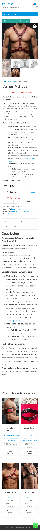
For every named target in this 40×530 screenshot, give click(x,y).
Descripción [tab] (8, 221)
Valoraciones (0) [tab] (10, 227)
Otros (13, 440)
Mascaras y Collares (32, 440)
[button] (37, 5)
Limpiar (33, 192)
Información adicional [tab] (23, 221)
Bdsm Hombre (12, 81)
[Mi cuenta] (30, 5)
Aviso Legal (9, 528)
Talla (6, 191)
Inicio (5, 81)
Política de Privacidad (24, 528)
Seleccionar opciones (10, 452)
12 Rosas (7, 4)
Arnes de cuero (27, 211)
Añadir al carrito (25, 202)
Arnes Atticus (16, 211)
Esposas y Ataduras (8, 435)
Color (6, 185)
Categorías (12, 14)
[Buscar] (28, 5)
